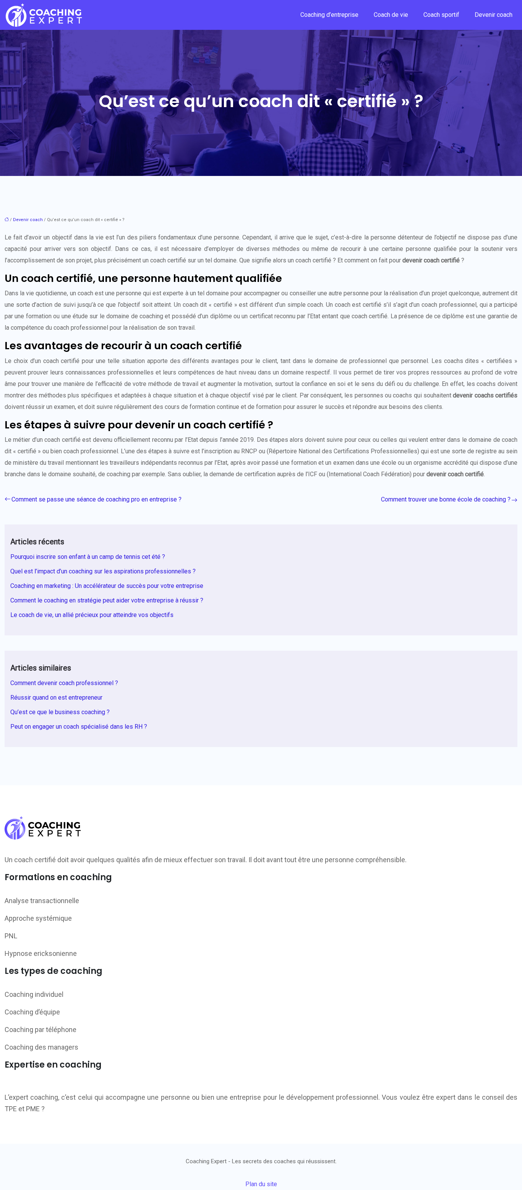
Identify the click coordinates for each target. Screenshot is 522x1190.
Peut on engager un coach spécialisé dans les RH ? (78, 726)
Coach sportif (441, 14)
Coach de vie (391, 14)
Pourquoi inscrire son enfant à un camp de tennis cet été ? (87, 556)
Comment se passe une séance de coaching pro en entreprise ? (96, 499)
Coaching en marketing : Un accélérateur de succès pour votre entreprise (106, 585)
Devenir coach (493, 14)
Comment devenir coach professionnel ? (64, 683)
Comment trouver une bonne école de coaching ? (446, 499)
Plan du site (261, 1184)
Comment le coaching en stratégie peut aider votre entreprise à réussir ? (106, 600)
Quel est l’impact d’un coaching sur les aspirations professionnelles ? (103, 571)
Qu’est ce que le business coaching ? (60, 712)
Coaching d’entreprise (329, 14)
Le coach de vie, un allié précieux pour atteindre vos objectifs (91, 615)
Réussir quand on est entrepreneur (56, 697)
